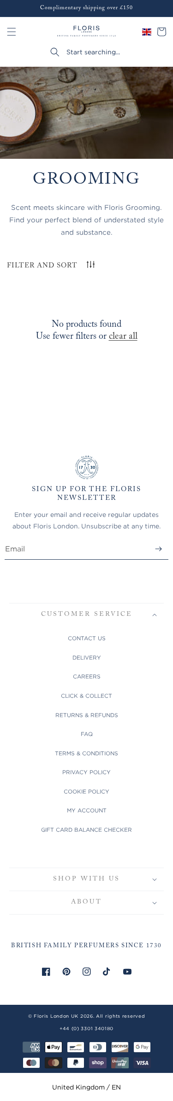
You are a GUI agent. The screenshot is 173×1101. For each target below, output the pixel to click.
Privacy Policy (86, 772)
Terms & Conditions (86, 753)
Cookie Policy (86, 791)
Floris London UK (56, 1016)
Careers (87, 676)
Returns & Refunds (86, 715)
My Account (87, 810)
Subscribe (158, 549)
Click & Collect (86, 696)
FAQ (87, 734)
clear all (123, 336)
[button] (11, 32)
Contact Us (87, 638)
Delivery (86, 658)
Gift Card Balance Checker (86, 830)
